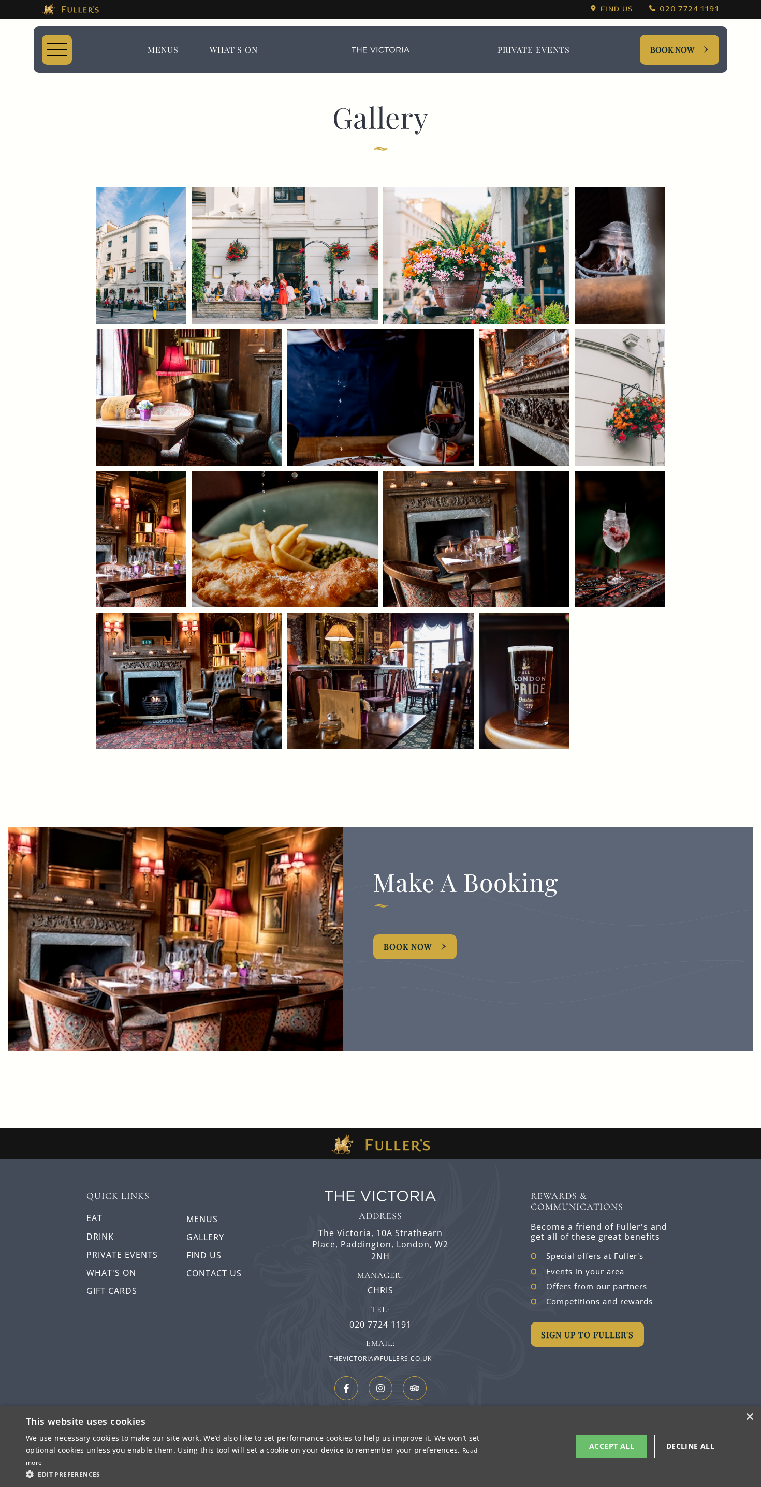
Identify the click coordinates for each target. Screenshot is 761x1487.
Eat (94, 1218)
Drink (100, 1236)
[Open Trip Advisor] (415, 1388)
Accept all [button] (611, 1446)
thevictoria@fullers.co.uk (380, 1358)
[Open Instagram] (380, 1388)
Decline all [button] (690, 1446)
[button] (255, 1473)
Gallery (205, 1237)
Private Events (533, 49)
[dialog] (380, 1446)
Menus (163, 49)
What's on (234, 49)
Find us (617, 8)
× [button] (749, 1417)
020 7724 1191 (689, 8)
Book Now (672, 49)
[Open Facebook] (346, 1388)
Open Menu (57, 50)
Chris (380, 1291)
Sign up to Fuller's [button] (587, 1334)
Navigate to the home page (380, 50)
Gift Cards (111, 1291)
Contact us (214, 1273)
